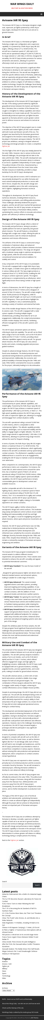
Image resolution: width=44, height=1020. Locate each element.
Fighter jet (5, 966)
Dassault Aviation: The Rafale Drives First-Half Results (20, 949)
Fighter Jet (14, 840)
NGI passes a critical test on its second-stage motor (20, 935)
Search (4, 881)
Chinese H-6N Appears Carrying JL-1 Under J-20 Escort (20, 927)
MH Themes (34, 1018)
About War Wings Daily (9, 1003)
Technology (6, 976)
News (4, 971)
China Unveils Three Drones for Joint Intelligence (19, 942)
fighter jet (6, 146)
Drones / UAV (7, 964)
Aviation (5, 961)
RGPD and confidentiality (24, 999)
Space (4, 973)
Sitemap (14, 1008)
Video (4, 978)
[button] (41, 14)
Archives (5, 988)
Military (4, 969)
